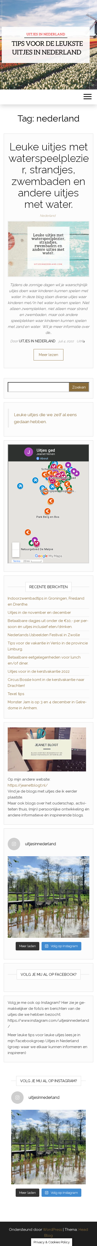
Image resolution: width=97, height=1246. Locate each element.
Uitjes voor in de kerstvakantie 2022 (39, 671)
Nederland (47, 216)
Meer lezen (48, 355)
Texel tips (16, 694)
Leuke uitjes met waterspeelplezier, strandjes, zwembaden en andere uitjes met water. (48, 175)
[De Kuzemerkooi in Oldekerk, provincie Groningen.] (48, 897)
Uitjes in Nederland (37, 341)
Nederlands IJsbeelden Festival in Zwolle (44, 635)
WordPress (52, 1229)
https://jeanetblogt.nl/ (28, 785)
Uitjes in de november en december (39, 612)
